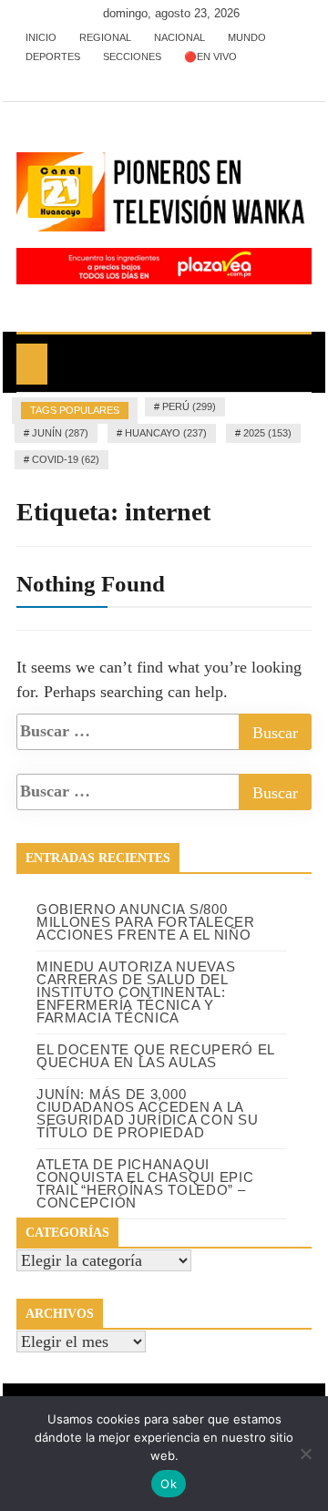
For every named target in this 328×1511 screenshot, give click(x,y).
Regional (105, 37)
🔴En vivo (210, 56)
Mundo (247, 37)
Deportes (53, 56)
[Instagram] (87, 76)
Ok (168, 1483)
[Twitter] (60, 76)
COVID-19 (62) (65, 459)
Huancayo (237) (166, 432)
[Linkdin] (113, 76)
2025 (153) (267, 432)
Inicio (41, 37)
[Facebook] (32, 76)
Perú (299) (189, 406)
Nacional (179, 37)
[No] (305, 1453)
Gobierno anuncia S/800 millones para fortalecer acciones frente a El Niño (145, 921)
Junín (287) (60, 432)
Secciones (132, 56)
